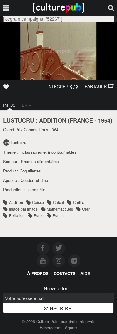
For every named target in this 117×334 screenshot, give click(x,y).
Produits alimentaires (40, 161)
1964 (104, 120)
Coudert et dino (34, 180)
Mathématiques (60, 208)
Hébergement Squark (59, 328)
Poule (39, 215)
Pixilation (17, 215)
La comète (35, 189)
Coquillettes (30, 171)
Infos (9, 105)
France (81, 120)
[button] (99, 86)
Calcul (58, 202)
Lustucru (18, 142)
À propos (38, 273)
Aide (85, 273)
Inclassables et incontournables (47, 152)
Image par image (23, 208)
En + (26, 105)
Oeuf (86, 208)
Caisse (38, 202)
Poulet (58, 215)
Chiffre (78, 202)
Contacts (65, 273)
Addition (16, 202)
